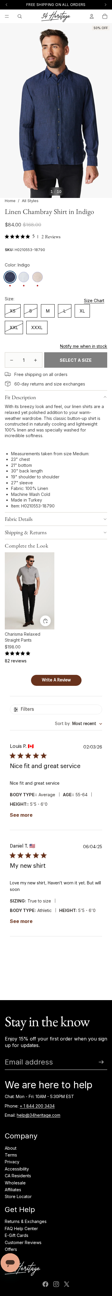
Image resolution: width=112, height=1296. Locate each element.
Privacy (12, 1161)
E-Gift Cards (16, 1235)
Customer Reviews (23, 1242)
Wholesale (15, 1182)
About (10, 1148)
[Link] (8, 374)
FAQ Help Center (21, 1228)
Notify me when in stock (83, 346)
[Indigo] (10, 277)
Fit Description (20, 397)
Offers (11, 1249)
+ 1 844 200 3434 (37, 1105)
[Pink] (37, 277)
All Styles (30, 200)
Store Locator (18, 1196)
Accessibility (17, 1168)
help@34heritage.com (38, 1115)
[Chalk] (24, 277)
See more (21, 815)
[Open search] (19, 16)
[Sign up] (101, 1062)
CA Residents (18, 1175)
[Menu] (7, 16)
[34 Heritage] (56, 16)
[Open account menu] (91, 16)
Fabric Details (19, 518)
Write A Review (56, 680)
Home (10, 200)
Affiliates (13, 1189)
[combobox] (78, 723)
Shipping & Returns (26, 532)
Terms (11, 1154)
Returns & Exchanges (26, 1221)
